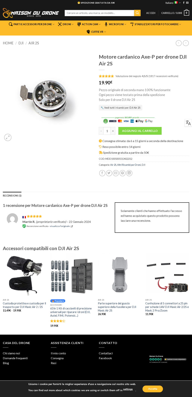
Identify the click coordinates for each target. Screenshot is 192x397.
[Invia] (137, 13)
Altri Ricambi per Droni (129, 164)
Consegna (57, 358)
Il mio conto (58, 353)
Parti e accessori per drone (33, 24)
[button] (151, 13)
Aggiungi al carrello (140, 130)
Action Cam (90, 24)
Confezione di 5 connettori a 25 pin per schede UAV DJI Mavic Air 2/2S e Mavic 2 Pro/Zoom (167, 307)
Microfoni (116, 24)
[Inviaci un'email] (187, 3)
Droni (67, 24)
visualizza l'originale (60, 226)
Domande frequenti (15, 358)
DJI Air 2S (135, 107)
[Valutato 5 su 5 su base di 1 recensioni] (106, 75)
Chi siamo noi (11, 353)
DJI (21, 43)
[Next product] (179, 43)
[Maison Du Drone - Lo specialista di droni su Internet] (31, 13)
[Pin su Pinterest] (122, 173)
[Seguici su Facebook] (184, 3)
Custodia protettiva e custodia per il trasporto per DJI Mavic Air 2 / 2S (24, 305)
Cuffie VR (97, 31)
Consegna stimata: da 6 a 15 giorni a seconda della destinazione (142, 141)
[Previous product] (186, 43)
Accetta (152, 389)
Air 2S (33, 43)
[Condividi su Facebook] (102, 173)
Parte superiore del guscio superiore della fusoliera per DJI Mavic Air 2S (117, 307)
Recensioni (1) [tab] (12, 195)
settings (128, 389)
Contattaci (106, 353)
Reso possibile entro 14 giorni (121, 146)
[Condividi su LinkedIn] (129, 173)
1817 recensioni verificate (163, 76)
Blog (6, 363)
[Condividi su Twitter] (109, 173)
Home (8, 43)
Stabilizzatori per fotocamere (156, 24)
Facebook (105, 358)
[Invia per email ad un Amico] (116, 173)
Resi (53, 363)
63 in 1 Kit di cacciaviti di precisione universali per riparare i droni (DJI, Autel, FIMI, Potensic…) (71, 312)
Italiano (169, 2)
